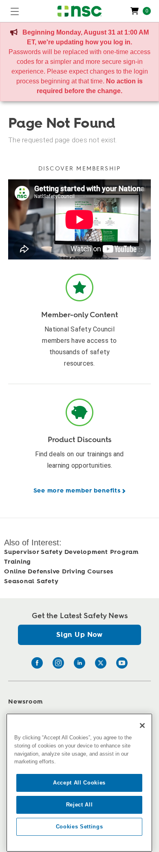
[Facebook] (37, 663)
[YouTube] (122, 663)
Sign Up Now (79, 634)
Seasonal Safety (31, 581)
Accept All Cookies (79, 783)
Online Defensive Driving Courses (58, 572)
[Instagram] (58, 663)
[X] (100, 663)
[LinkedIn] (79, 663)
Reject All (79, 805)
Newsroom (25, 702)
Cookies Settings (79, 827)
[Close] (142, 725)
